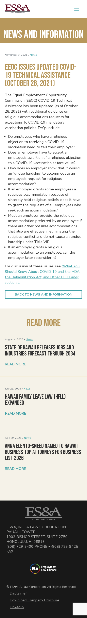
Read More (15, 364)
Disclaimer (18, 593)
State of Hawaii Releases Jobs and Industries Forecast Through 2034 (40, 350)
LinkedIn (17, 607)
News (33, 55)
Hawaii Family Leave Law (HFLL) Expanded (35, 400)
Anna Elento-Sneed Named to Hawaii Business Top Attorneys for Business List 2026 (43, 452)
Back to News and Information (43, 294)
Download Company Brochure (34, 600)
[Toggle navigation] (76, 9)
